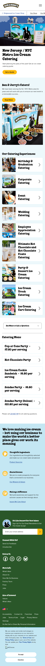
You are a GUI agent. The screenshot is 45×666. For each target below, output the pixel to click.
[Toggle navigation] (40, 5)
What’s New (7, 601)
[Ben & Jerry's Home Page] (11, 5)
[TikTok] (19, 559)
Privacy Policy (9, 640)
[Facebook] (5, 559)
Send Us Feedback (9, 544)
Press (4, 585)
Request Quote (22, 230)
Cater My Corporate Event (22, 181)
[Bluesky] (25, 559)
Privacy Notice (32, 618)
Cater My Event (22, 197)
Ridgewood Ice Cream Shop (14, 13)
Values (5, 599)
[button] (22, 326)
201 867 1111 (14, 414)
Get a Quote (9, 72)
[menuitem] (33, 13)
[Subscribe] (39, 532)
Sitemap (5, 621)
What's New (7, 571)
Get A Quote (5, 348)
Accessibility (7, 614)
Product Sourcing (16, 462)
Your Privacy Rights (25, 642)
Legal (22, 618)
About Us (6, 575)
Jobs (4, 588)
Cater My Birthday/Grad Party (22, 165)
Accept (21, 654)
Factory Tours (7, 581)
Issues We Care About (18, 502)
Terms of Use (13, 618)
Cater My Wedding (22, 214)
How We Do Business (10, 578)
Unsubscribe (7, 547)
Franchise (28, 614)
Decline (21, 660)
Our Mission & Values (17, 482)
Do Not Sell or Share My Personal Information (19, 624)
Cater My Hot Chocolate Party (22, 250)
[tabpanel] (22, 375)
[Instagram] (12, 559)
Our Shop (33, 13)
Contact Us (18, 614)
